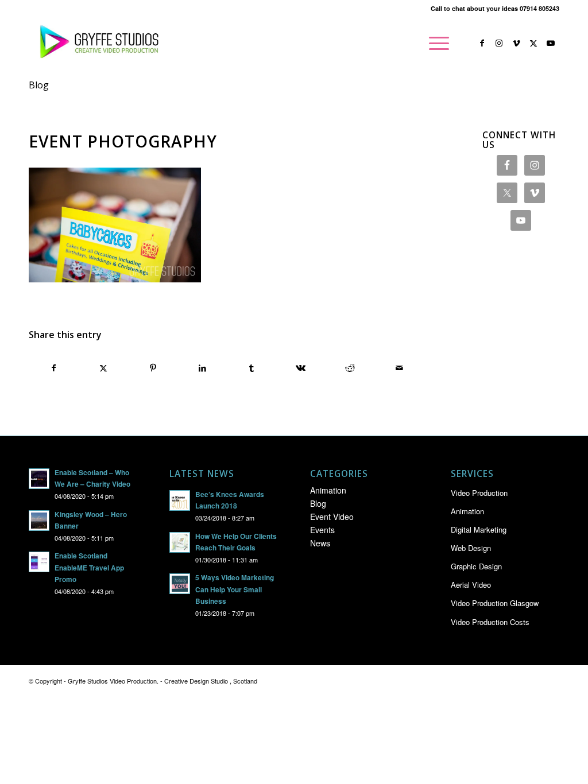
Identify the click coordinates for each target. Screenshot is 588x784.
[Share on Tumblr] (251, 367)
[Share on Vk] (300, 367)
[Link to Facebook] (481, 42)
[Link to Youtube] (550, 42)
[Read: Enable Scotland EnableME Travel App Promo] (39, 562)
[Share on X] (103, 367)
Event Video (332, 516)
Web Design (471, 547)
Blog (39, 85)
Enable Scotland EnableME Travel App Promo (89, 567)
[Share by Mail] (399, 367)
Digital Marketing (478, 529)
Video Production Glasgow (495, 602)
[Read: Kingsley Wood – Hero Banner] (39, 520)
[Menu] (435, 43)
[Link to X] (533, 42)
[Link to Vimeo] (516, 42)
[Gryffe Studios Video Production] (97, 43)
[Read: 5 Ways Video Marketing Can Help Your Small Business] (179, 583)
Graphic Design (476, 566)
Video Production (479, 492)
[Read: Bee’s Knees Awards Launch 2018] (179, 500)
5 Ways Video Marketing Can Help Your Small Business (234, 589)
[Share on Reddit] (350, 367)
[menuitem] (435, 43)
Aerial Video (471, 584)
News (320, 543)
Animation (328, 490)
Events (322, 529)
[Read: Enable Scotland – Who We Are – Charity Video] (39, 478)
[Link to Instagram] (499, 42)
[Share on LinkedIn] (202, 367)
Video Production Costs (490, 621)
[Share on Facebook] (54, 367)
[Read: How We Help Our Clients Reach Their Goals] (179, 542)
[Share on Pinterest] (153, 367)
